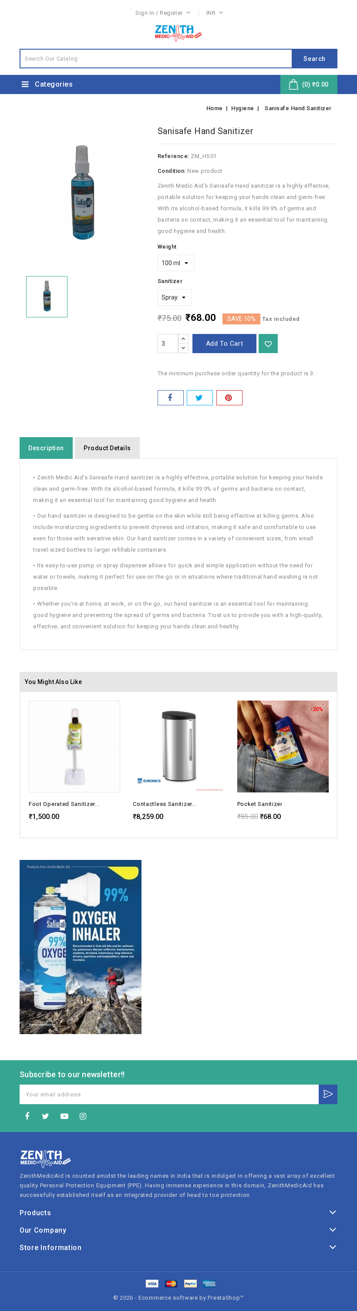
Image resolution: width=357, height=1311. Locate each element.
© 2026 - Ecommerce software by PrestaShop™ (178, 1297)
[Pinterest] (229, 398)
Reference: (173, 156)
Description (46, 448)
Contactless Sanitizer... (165, 804)
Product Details (107, 448)
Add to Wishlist (268, 343)
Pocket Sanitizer (260, 804)
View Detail (112, 715)
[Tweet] (199, 398)
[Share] (170, 398)
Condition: (172, 171)
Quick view (112, 698)
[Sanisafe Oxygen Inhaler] (80, 947)
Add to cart (224, 343)
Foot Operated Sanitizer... (64, 804)
